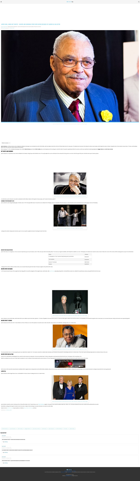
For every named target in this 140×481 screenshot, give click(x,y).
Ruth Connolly (20, 428)
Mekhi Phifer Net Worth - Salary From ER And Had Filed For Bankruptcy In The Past (16, 460)
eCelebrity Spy (10, 407)
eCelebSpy (6, 441)
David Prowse (52, 271)
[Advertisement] (70, 12)
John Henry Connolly (36, 428)
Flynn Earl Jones (41, 404)
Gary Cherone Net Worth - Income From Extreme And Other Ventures (13, 439)
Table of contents (5, 142)
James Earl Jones (13, 428)
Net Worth (5, 26)
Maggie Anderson (28, 428)
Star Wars (65, 428)
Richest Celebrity (59, 428)
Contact (74, 471)
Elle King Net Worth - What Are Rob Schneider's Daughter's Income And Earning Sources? (17, 450)
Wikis (27, 407)
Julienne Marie (72, 428)
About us (66, 471)
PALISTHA (3, 28)
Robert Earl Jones (5, 428)
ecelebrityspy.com (69, 475)
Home (2, 26)
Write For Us (70, 471)
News (25, 407)
